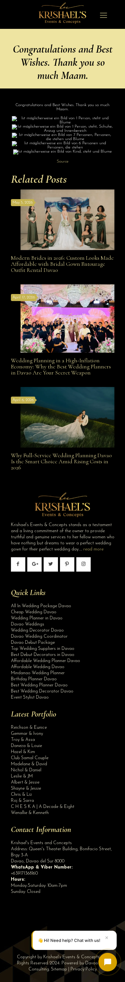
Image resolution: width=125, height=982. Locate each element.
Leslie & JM (22, 776)
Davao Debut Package (33, 642)
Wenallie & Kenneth (30, 812)
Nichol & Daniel (26, 770)
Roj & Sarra (22, 800)
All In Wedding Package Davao (41, 606)
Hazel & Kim (23, 752)
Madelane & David (29, 764)
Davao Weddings (27, 624)
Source (63, 161)
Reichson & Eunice (29, 727)
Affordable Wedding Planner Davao (45, 661)
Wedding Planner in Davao (37, 618)
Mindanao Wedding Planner (38, 673)
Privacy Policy (84, 969)
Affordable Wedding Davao (37, 667)
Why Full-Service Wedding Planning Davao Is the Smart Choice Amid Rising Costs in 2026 (61, 461)
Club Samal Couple (29, 758)
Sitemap (59, 969)
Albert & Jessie (25, 782)
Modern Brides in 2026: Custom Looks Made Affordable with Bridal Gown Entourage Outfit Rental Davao (62, 263)
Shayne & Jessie (26, 788)
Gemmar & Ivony (27, 733)
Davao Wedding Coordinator (39, 636)
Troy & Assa (23, 739)
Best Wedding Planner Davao (39, 685)
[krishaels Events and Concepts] (62, 16)
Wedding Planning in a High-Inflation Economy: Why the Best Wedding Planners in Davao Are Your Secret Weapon (61, 366)
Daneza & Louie (26, 745)
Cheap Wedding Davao (33, 612)
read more (93, 549)
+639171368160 (24, 873)
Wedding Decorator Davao (37, 630)
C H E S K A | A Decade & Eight (42, 806)
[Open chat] (107, 962)
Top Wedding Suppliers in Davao (42, 648)
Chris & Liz (21, 794)
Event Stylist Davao (30, 697)
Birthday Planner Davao (34, 679)
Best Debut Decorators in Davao (42, 654)
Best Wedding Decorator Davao (42, 691)
